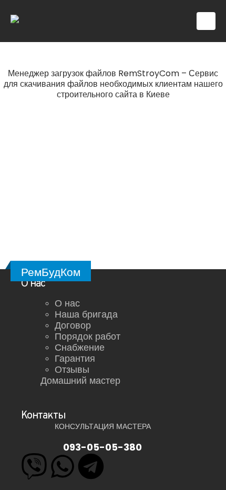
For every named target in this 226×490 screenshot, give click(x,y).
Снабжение (80, 347)
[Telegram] (91, 466)
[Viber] (34, 466)
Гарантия (75, 358)
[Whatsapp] (62, 466)
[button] (206, 21)
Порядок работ (87, 336)
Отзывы (72, 369)
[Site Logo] (43, 21)
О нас (67, 303)
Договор (73, 325)
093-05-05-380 (102, 447)
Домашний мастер (80, 380)
